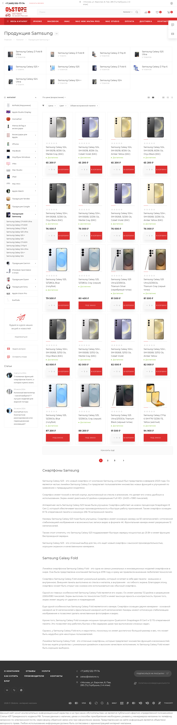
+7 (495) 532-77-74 (15, 3)
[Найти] (136, 12)
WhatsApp (21, 690)
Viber (14, 690)
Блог (7, 681)
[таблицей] (172, 97)
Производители (34, 676)
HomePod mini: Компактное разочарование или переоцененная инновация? (23, 418)
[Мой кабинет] (171, 3)
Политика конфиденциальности (154, 683)
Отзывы (30, 671)
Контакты (56, 676)
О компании (11, 671)
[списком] (168, 97)
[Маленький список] (149, 97)
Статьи (8, 366)
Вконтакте (7, 690)
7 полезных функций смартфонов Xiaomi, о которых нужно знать (24, 379)
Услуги (46, 671)
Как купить (11, 676)
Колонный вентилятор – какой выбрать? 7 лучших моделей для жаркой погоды (24, 397)
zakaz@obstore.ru (89, 676)
